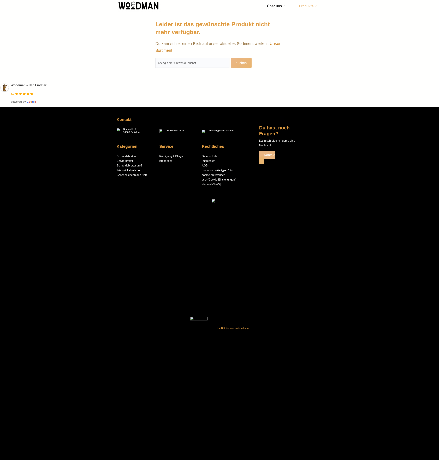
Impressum (208, 160)
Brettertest (165, 160)
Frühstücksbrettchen (129, 170)
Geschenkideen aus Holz (132, 175)
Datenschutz (209, 156)
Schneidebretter (126, 156)
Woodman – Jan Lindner (28, 85)
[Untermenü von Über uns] (284, 6)
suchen (241, 63)
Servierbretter (125, 160)
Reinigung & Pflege (171, 156)
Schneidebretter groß (129, 165)
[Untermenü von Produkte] (316, 6)
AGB (205, 165)
